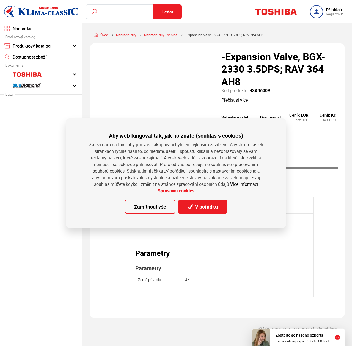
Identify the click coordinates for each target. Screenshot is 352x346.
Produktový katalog (32, 46)
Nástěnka (22, 29)
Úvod (104, 35)
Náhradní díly (126, 35)
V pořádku (206, 206)
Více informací (244, 184)
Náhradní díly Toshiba (161, 35)
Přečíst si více (234, 100)
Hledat (166, 12)
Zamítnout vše (150, 206)
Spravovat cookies (176, 191)
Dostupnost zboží (29, 57)
